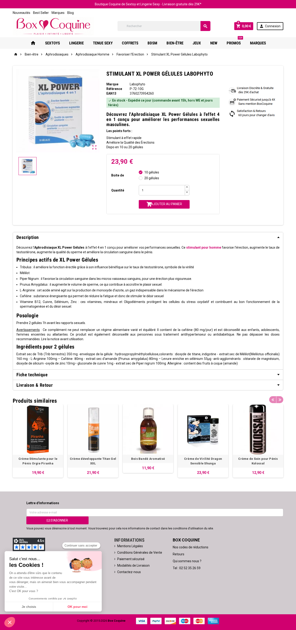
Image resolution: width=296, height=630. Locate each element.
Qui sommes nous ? (187, 561)
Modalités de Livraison (133, 565)
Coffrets (130, 43)
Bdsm (152, 43)
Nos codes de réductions (190, 547)
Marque (112, 84)
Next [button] (279, 399)
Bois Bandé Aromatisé (148, 458)
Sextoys (52, 43)
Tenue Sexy (103, 43)
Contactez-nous (129, 572)
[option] (37, 441)
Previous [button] (272, 399)
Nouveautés (21, 13)
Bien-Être (174, 43)
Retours (178, 554)
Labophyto (137, 84)
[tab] (148, 237)
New (213, 43)
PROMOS (234, 41)
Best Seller (41, 13)
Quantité (117, 190)
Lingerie (76, 43)
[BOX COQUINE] (53, 26)
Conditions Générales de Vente (139, 552)
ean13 (111, 93)
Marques (58, 13)
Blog (70, 13)
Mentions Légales (130, 546)
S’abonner (59, 520)
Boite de (117, 175)
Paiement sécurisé (131, 559)
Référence (114, 89)
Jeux (197, 43)
